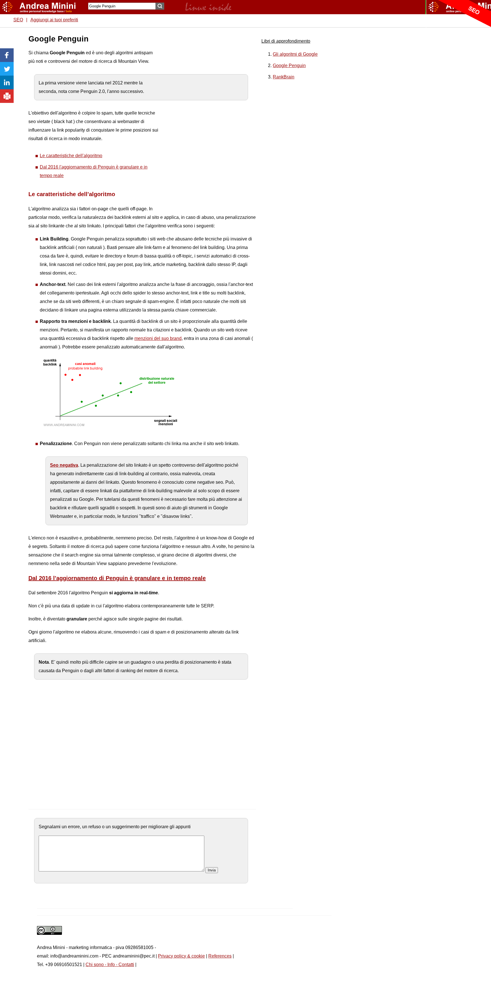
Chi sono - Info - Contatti (110, 964)
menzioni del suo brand (158, 338)
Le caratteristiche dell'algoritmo (71, 155)
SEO (18, 19)
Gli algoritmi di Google (295, 54)
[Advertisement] (202, 119)
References (220, 956)
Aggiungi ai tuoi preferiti (54, 19)
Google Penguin (289, 65)
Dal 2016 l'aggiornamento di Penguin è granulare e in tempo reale (117, 578)
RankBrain (283, 76)
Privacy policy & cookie (181, 956)
